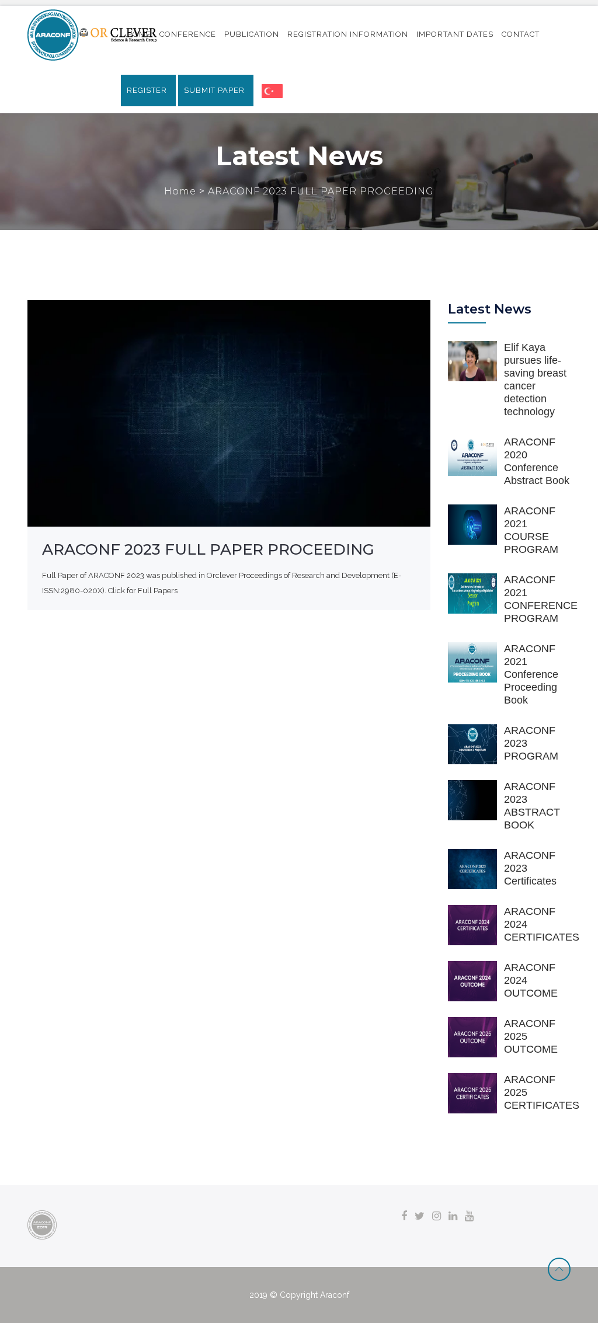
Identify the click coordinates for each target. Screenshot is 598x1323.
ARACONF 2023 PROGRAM (531, 743)
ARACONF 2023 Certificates (530, 868)
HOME (139, 34)
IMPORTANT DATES (454, 34)
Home (181, 191)
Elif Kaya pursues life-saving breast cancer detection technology (535, 379)
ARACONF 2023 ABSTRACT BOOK (532, 806)
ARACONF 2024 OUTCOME (531, 980)
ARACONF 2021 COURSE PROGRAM (531, 530)
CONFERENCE (187, 34)
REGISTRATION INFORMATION (347, 34)
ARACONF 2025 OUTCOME (531, 1036)
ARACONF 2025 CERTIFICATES (541, 1092)
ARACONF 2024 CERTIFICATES (541, 924)
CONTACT (521, 34)
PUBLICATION (251, 34)
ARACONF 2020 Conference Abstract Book (536, 461)
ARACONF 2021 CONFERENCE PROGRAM (541, 599)
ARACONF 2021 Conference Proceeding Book (531, 674)
